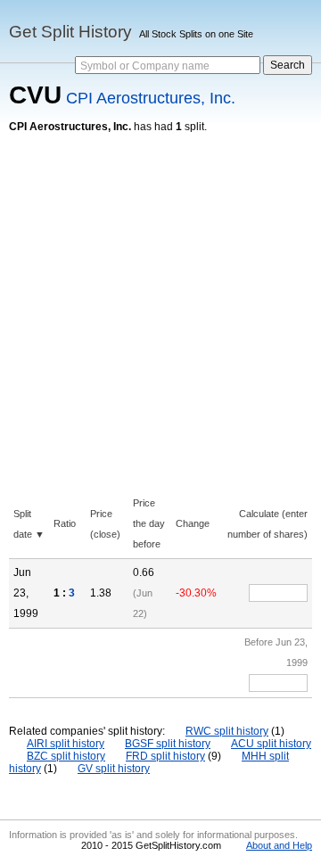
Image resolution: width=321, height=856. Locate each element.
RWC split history (226, 731)
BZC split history (66, 756)
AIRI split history (65, 743)
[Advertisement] (160, 302)
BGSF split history (167, 743)
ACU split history (271, 743)
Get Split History (70, 31)
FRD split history (165, 756)
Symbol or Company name (145, 66)
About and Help (279, 845)
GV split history (114, 768)
